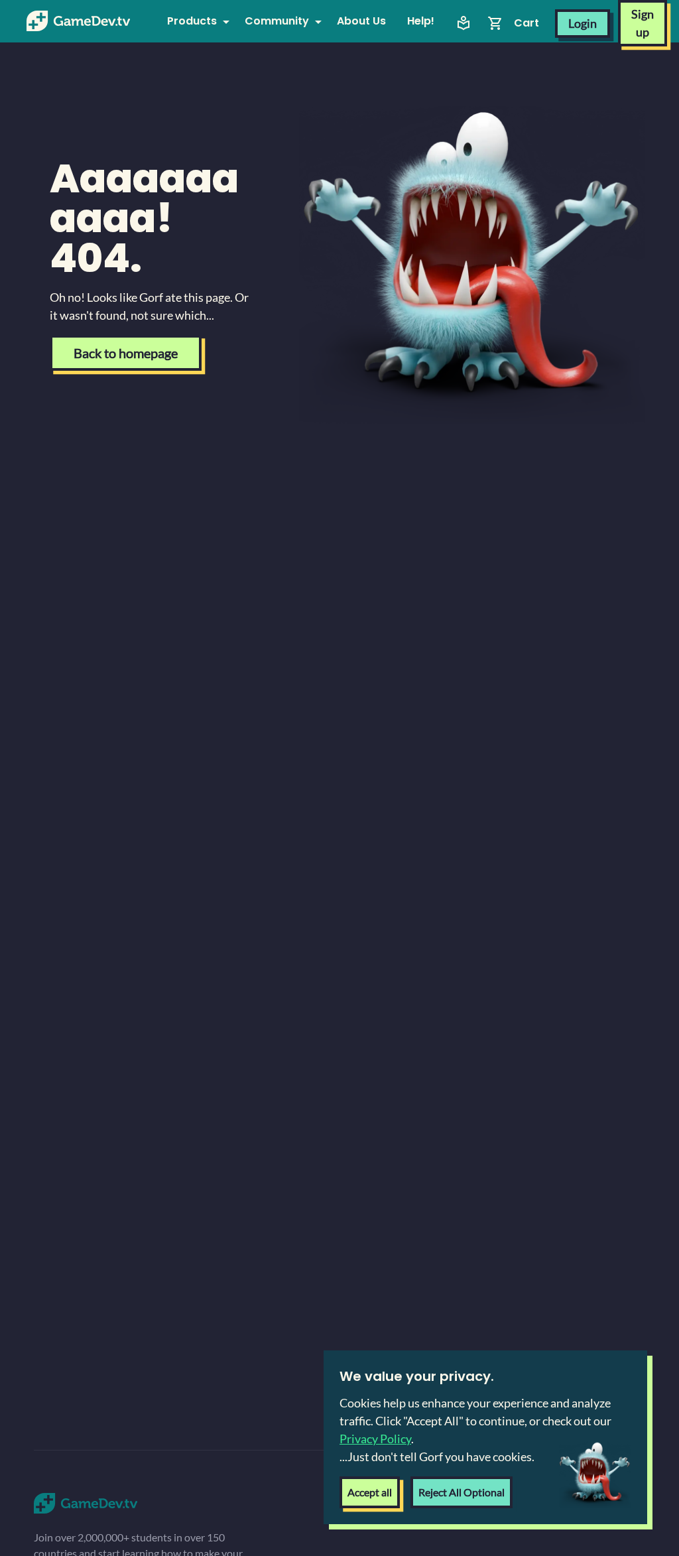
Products (192, 21)
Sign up (642, 23)
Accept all (369, 1492)
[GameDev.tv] (78, 21)
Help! (420, 21)
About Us (361, 21)
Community (277, 21)
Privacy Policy (375, 1438)
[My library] (463, 23)
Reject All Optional (461, 1492)
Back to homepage (126, 353)
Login (582, 23)
